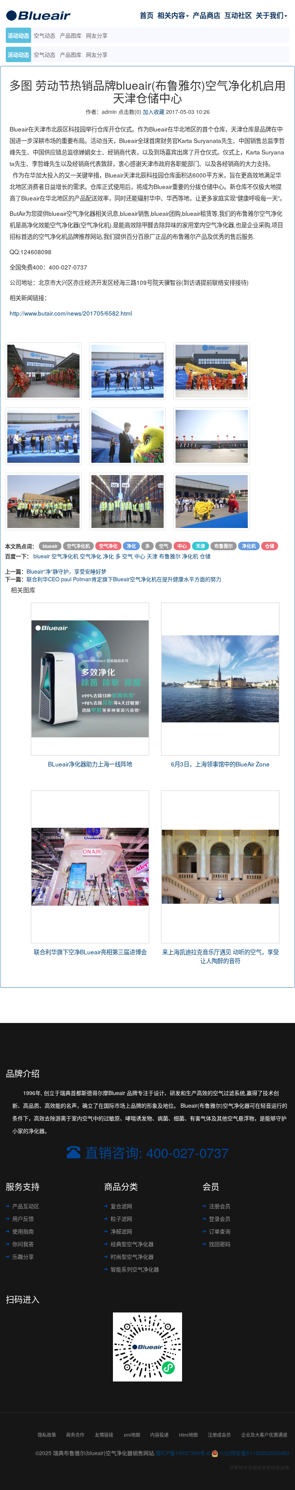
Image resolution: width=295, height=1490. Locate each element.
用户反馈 (23, 1218)
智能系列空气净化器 (135, 1269)
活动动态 (18, 54)
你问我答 (23, 1244)
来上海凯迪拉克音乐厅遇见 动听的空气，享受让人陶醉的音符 (220, 956)
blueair (41, 556)
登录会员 (219, 1218)
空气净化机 (64, 556)
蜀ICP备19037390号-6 (183, 1453)
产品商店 (206, 15)
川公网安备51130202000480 (254, 1453)
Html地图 (188, 1434)
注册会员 (219, 1206)
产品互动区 (25, 1206)
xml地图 (132, 1434)
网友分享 (97, 54)
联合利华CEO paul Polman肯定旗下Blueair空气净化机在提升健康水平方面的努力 (124, 579)
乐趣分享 (23, 1256)
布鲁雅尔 (170, 556)
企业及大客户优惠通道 (264, 1434)
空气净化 (90, 556)
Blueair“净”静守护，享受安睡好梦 (66, 571)
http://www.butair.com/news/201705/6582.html (71, 313)
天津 (152, 556)
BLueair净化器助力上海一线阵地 (90, 764)
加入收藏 (153, 111)
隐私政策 (47, 1434)
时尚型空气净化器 (132, 1256)
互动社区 (238, 15)
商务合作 (75, 1434)
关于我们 (269, 15)
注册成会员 (219, 1434)
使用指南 (23, 1231)
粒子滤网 (121, 1218)
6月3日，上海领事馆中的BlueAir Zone (220, 764)
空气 (127, 556)
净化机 (190, 556)
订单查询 (219, 1231)
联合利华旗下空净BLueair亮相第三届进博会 (90, 951)
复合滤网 (121, 1206)
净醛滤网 (121, 1231)
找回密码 (219, 1244)
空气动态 (44, 54)
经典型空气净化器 (132, 1244)
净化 (108, 556)
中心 (139, 556)
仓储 (205, 556)
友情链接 (104, 1434)
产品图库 (70, 54)
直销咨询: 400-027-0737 (157, 1152)
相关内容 (171, 15)
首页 (147, 15)
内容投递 (159, 1434)
